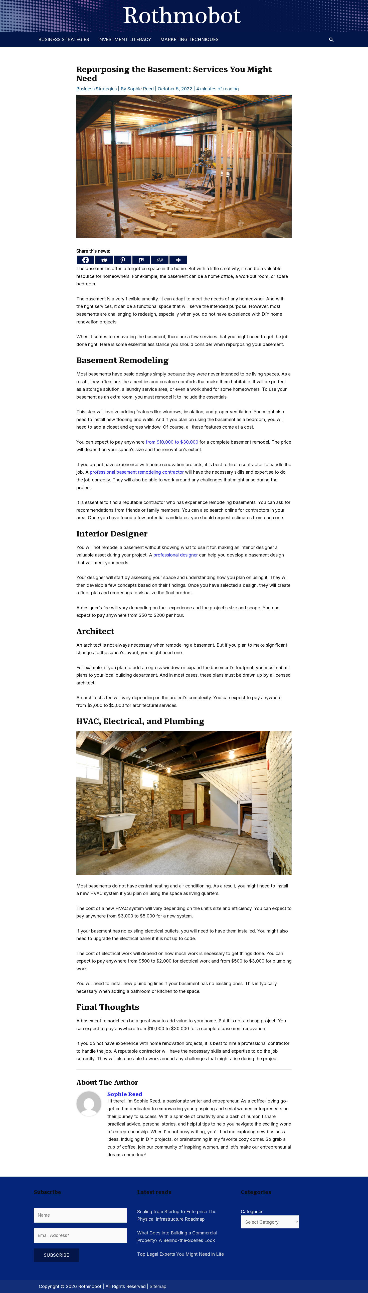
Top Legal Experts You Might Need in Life (180, 1254)
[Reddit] (104, 260)
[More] (178, 260)
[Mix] (141, 260)
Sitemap (158, 1286)
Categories (252, 1211)
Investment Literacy (124, 39)
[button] (331, 40)
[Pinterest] (122, 260)
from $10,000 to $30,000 (172, 442)
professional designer (175, 555)
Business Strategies (63, 39)
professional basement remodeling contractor (137, 472)
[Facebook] (85, 260)
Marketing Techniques (189, 39)
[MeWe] (159, 260)
